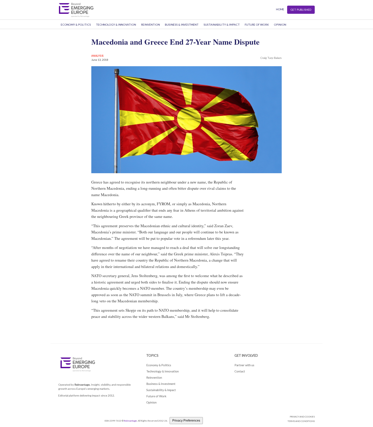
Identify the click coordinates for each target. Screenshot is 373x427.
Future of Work (257, 24)
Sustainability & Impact (222, 24)
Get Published (300, 9)
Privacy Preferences (186, 420)
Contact (239, 371)
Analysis (97, 55)
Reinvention (150, 24)
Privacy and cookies (302, 416)
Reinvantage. (82, 384)
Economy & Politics (76, 24)
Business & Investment (182, 24)
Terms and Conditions (301, 421)
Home (280, 9)
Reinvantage (130, 420)
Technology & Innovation (116, 24)
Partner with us (244, 365)
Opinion (280, 24)
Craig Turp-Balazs (271, 57)
